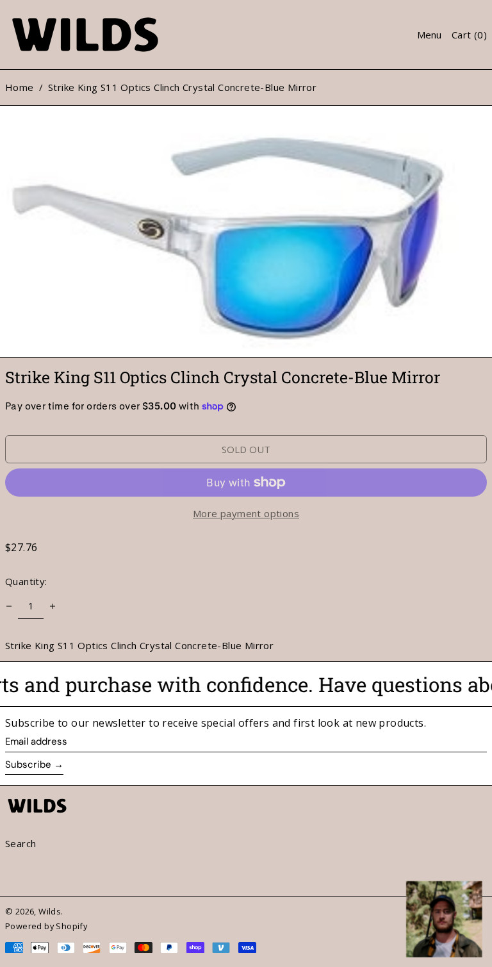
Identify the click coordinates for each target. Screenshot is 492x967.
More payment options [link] (246, 513)
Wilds (49, 911)
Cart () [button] (469, 34)
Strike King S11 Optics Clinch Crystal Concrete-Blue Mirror (182, 87)
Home (19, 87)
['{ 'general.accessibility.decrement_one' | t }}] (9, 606)
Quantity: (26, 581)
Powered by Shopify (46, 926)
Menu (429, 34)
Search (20, 843)
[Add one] (53, 606)
